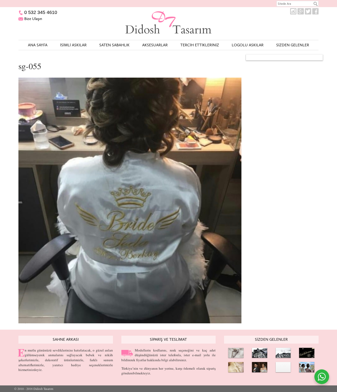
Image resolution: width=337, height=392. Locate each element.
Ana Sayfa (37, 45)
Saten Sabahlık (114, 45)
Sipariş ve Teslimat (168, 339)
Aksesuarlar (155, 45)
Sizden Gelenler (292, 45)
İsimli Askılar (73, 45)
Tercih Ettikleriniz (199, 45)
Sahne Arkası (66, 339)
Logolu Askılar (248, 45)
